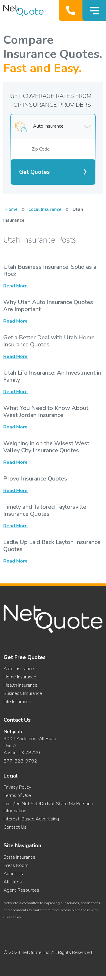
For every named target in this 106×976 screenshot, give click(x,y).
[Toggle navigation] (94, 10)
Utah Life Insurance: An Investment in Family (52, 376)
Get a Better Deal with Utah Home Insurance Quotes (49, 340)
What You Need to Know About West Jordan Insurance (45, 411)
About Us (13, 873)
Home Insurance (20, 677)
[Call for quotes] (72, 10)
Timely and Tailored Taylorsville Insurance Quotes (44, 510)
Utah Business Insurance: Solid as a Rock (49, 270)
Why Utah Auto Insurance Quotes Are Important (48, 305)
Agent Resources (21, 890)
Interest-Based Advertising (31, 819)
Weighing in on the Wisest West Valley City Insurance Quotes (46, 446)
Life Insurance (17, 701)
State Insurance (19, 857)
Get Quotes (34, 172)
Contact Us (15, 827)
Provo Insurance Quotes (35, 479)
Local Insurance (45, 209)
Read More (15, 286)
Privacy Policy (17, 787)
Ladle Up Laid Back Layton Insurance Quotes (51, 545)
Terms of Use (17, 795)
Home (11, 209)
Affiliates (13, 882)
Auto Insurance (19, 668)
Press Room (16, 865)
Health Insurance (20, 685)
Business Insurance (23, 693)
